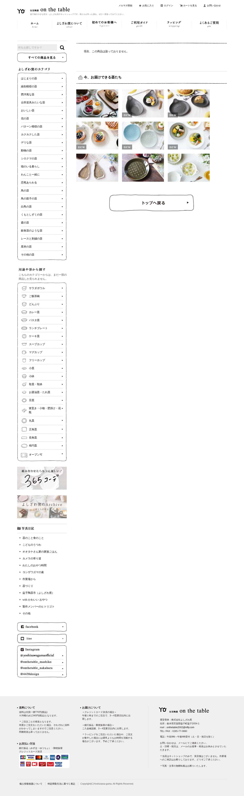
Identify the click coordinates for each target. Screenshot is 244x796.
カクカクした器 (30, 134)
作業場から (29, 579)
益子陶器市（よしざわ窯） (38, 592)
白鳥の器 (26, 206)
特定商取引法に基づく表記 (61, 783)
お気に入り (148, 5)
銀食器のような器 (31, 230)
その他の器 (27, 254)
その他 (26, 613)
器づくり (27, 586)
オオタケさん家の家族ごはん (39, 551)
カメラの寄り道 (31, 558)
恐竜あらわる (29, 182)
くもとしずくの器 (31, 214)
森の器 (25, 222)
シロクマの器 (29, 158)
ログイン (168, 5)
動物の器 (26, 150)
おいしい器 (27, 110)
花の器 (25, 118)
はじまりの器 (29, 78)
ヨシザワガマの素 (33, 572)
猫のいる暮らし (30, 166)
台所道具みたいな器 (33, 102)
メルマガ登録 (125, 5)
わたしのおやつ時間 (34, 565)
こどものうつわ (31, 544)
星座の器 (26, 246)
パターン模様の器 (31, 126)
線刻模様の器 (29, 86)
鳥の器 (25, 190)
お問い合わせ (214, 5)
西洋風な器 (27, 94)
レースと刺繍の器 (31, 238)
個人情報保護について (30, 783)
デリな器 (26, 142)
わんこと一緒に (30, 174)
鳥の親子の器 (29, 198)
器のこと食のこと (33, 538)
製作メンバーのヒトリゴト (38, 606)
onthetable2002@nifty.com (180, 727)
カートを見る (190, 5)
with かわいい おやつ (34, 599)
